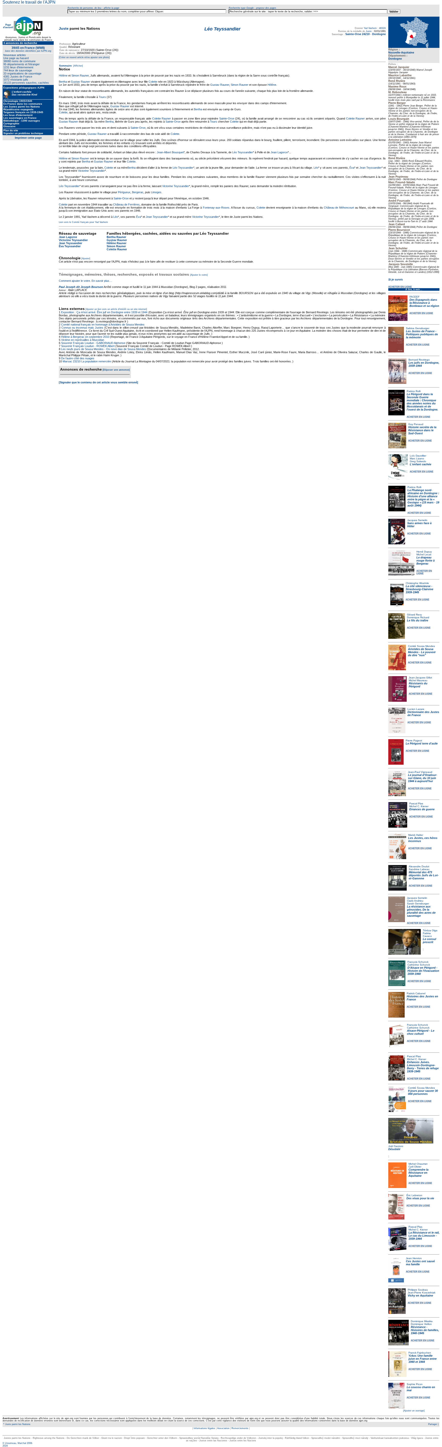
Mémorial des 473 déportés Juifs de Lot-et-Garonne (424, 875)
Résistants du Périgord (418, 685)
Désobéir (394, 1149)
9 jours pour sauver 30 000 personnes (423, 1092)
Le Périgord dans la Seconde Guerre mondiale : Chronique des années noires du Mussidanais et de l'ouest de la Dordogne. (422, 402)
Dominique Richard (418, 617)
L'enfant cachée (420, 464)
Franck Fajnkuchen (419, 1352)
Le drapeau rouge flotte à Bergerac (425, 560)
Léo (316, 167)
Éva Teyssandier (70, 246)
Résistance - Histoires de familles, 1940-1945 (425, 1330)
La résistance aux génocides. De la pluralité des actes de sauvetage (421, 911)
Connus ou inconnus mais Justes (82, 327)
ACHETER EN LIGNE (400, 287)
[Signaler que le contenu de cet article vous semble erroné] (98, 382)
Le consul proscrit (429, 940)
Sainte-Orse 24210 (357, 34)
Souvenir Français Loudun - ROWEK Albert (88, 346)
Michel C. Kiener (418, 806)
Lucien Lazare (415, 709)
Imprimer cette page (28, 137)
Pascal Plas (416, 803)
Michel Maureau (418, 680)
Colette (153, 81)
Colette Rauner (161, 118)
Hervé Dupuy (424, 551)
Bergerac (137, 192)
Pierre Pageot (414, 740)
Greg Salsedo (418, 461)
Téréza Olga (430, 930)
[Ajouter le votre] (199, 275)
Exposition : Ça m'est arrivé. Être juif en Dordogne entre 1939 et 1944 (104, 312)
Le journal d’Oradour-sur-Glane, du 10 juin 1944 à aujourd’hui (422, 778)
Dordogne (395, 58)
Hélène (63, 75)
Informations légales (204, 1428)
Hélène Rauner (116, 243)
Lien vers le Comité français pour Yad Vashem (83, 222)
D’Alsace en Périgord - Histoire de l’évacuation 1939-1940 (423, 970)
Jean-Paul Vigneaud (420, 772)
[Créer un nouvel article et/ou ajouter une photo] (84, 57)
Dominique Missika (422, 1321)
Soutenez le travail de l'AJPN (29, 2)
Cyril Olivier (414, 1166)
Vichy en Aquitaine (420, 1295)
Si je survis (395, 279)
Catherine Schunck (418, 964)
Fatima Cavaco (427, 934)
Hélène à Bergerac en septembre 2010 (85, 336)
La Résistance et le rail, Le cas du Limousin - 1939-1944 (423, 1235)
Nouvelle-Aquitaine (401, 52)
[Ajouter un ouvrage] (414, 1410)
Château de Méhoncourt (339, 207)
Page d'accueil (8, 26)
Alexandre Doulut (419, 866)
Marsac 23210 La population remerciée (87, 361)
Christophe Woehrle (417, 583)
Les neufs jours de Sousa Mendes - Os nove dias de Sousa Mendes (103, 349)
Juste (64, 28)
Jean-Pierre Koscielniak (421, 1292)
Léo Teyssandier (242, 152)
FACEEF (414, 296)
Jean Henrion (414, 1258)
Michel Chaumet (417, 1163)
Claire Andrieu (415, 900)
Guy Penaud (415, 424)
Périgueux (124, 192)
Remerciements (239, 1428)
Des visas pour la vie (420, 1198)
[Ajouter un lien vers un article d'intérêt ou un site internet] (116, 309)
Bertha (63, 81)
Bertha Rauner (116, 237)
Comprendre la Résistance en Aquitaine (418, 1172)
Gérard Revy (414, 614)
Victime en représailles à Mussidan (82, 339)
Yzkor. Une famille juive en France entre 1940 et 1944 (422, 1358)
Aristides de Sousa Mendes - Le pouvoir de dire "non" (422, 652)
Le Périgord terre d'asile (422, 743)
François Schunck (417, 961)
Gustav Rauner (80, 81)
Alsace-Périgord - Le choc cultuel (420, 1032)
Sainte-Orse (226, 118)
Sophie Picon (415, 1384)
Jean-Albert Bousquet (170, 152)
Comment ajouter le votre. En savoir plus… (85, 280)
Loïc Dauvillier (418, 455)
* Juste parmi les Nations (16, 1424)
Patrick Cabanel (416, 993)
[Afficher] (77, 65)
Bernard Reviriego (419, 359)
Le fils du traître (417, 620)
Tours (102, 97)
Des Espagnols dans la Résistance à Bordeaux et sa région (424, 302)
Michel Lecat (423, 554)
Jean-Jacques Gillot (420, 677)
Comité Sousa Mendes (421, 646)
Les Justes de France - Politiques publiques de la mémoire (422, 334)
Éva (351, 167)
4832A (382, 28)
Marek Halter (415, 835)
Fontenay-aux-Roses (216, 207)
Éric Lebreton (414, 1195)
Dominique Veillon (421, 1324)
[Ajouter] (85, 258)
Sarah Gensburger (418, 903)
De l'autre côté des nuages (77, 358)
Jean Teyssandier (370, 167)
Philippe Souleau (418, 1289)
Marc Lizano (417, 458)
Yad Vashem (370, 28)
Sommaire (65, 65)
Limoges (156, 192)
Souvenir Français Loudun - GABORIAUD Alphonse (93, 342)
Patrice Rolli (414, 391)
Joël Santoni (395, 1146)
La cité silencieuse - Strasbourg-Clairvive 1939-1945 (419, 589)
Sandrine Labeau (419, 869)
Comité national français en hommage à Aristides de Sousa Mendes (103, 324)
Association (223, 1428)
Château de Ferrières (126, 204)
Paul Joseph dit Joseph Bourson (81, 286)
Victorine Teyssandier (91, 170)
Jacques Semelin (417, 520)
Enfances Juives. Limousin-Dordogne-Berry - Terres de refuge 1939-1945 (423, 1067)
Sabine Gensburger (417, 328)
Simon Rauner (80, 75)
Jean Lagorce (279, 152)
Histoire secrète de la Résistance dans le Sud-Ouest (422, 430)
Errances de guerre (422, 809)
